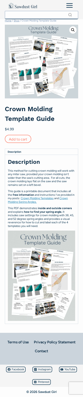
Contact (41, 351)
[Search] (70, 14)
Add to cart (18, 139)
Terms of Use (18, 342)
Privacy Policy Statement (55, 342)
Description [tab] (14, 151)
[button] (73, 30)
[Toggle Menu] (69, 5)
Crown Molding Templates (37, 198)
